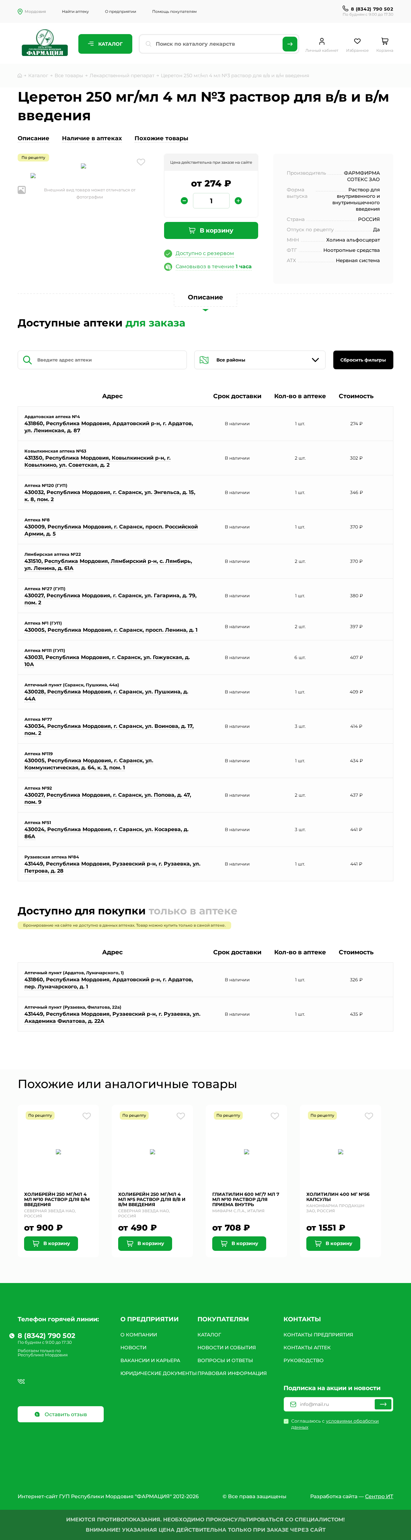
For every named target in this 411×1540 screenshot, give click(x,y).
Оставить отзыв (65, 1414)
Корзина (384, 50)
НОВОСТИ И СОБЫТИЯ (226, 1347)
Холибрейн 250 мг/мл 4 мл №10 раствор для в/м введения (57, 1199)
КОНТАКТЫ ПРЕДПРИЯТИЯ (318, 1335)
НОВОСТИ (133, 1347)
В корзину (215, 230)
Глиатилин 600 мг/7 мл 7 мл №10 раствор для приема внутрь (245, 1199)
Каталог (110, 44)
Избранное (357, 50)
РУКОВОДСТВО (304, 1360)
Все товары (69, 75)
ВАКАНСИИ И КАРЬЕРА (150, 1360)
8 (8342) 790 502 (372, 9)
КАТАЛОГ (209, 1335)
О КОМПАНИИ (138, 1335)
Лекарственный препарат (122, 75)
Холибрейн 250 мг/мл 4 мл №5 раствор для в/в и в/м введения (152, 1199)
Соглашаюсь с (335, 1424)
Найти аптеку (75, 11)
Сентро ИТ (379, 1496)
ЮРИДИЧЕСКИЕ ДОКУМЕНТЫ (158, 1373)
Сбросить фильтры (363, 360)
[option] (83, 166)
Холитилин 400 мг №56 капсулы (338, 1197)
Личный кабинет (321, 50)
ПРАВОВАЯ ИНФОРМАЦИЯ (232, 1373)
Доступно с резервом (205, 253)
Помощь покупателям (174, 11)
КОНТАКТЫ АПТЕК (307, 1347)
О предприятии (120, 11)
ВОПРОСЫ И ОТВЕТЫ (225, 1360)
